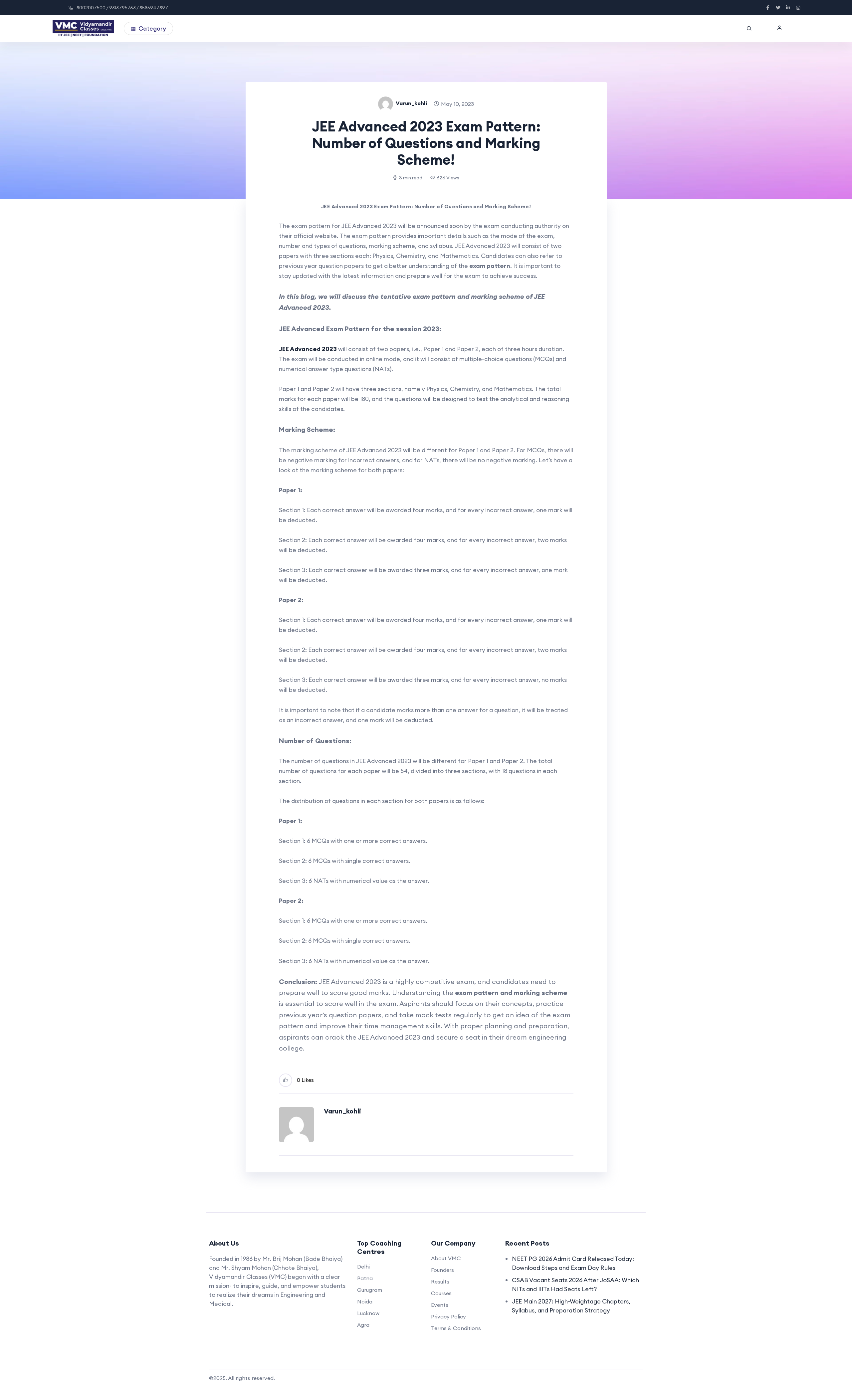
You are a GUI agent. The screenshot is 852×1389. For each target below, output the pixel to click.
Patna (365, 1278)
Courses (441, 1293)
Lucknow (368, 1313)
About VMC (446, 1258)
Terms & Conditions (456, 1328)
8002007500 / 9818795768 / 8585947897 (122, 8)
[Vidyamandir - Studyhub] (83, 28)
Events (439, 1304)
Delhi (363, 1266)
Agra (363, 1324)
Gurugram (369, 1290)
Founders (442, 1270)
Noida (364, 1301)
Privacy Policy (448, 1316)
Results (440, 1281)
